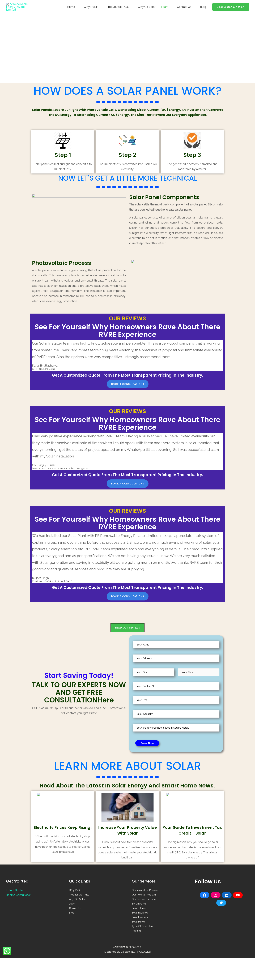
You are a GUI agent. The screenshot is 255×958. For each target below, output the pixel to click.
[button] (127, 384)
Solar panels (42, 110)
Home (71, 6)
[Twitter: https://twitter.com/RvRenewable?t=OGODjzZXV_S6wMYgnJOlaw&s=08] (221, 903)
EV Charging (139, 903)
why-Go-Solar (77, 899)
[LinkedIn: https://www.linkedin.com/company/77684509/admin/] (227, 895)
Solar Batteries (140, 912)
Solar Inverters (140, 917)
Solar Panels (139, 921)
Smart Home (139, 908)
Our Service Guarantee (144, 899)
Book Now (147, 743)
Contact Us (184, 6)
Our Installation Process (145, 890)
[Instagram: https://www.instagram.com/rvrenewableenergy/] (215, 895)
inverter (192, 110)
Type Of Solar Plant (142, 926)
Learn (164, 6)
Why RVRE (91, 6)
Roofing (136, 930)
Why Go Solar (146, 6)
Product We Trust (118, 6)
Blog (203, 6)
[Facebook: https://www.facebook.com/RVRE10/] (204, 895)
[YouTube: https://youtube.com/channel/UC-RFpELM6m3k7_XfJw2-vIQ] (238, 895)
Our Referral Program (144, 894)
